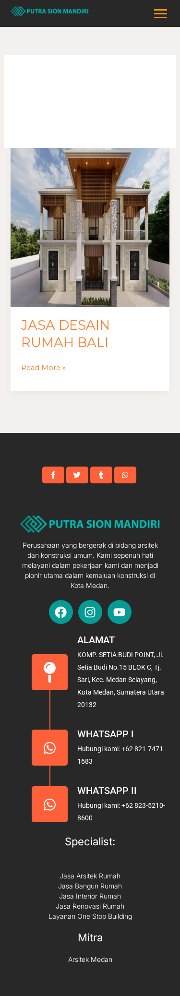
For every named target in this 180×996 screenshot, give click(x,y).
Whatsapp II (107, 790)
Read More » (43, 366)
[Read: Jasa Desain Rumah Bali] (90, 227)
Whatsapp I (105, 734)
